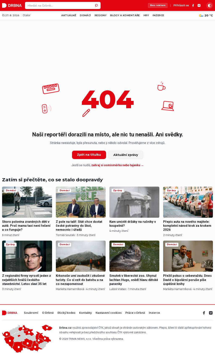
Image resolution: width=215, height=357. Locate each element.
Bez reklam (157, 5)
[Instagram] (199, 5)
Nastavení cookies (109, 313)
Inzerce (158, 15)
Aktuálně (68, 15)
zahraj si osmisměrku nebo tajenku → (117, 165)
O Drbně (48, 313)
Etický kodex (66, 313)
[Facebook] (193, 5)
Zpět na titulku (89, 155)
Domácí (85, 15)
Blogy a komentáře (125, 15)
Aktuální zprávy (125, 155)
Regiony (100, 15)
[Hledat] (97, 5)
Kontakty (85, 313)
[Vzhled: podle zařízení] (209, 5)
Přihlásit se (181, 5)
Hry (146, 15)
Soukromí (31, 313)
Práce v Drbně (135, 313)
